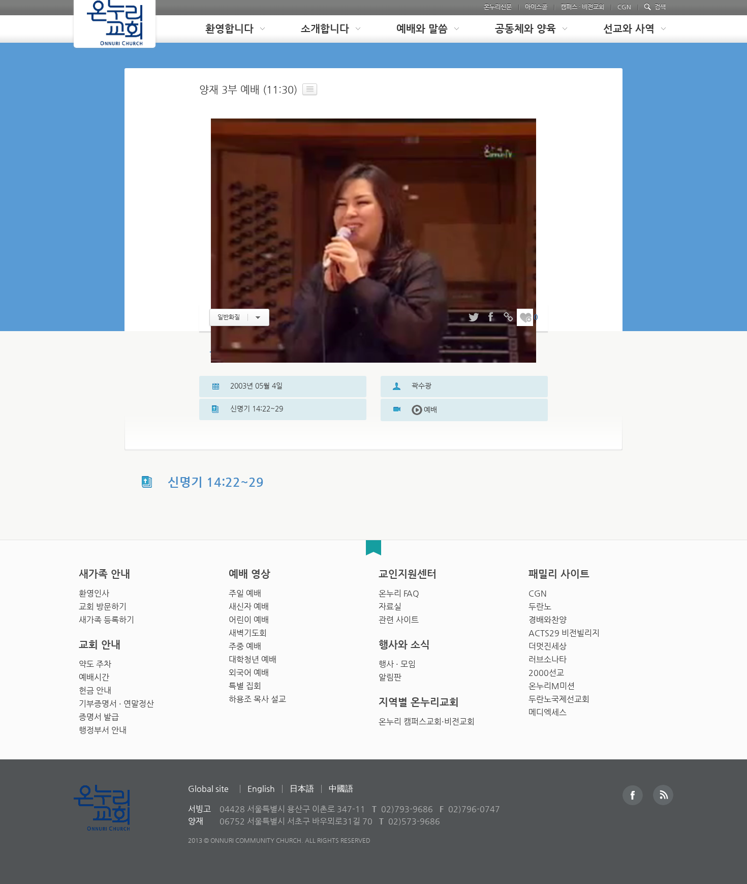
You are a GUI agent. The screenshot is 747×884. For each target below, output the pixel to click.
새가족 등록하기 (106, 620)
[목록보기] (310, 89)
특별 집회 (245, 686)
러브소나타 (547, 659)
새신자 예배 (249, 606)
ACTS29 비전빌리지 (564, 633)
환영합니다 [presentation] (229, 29)
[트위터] (473, 317)
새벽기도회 (248, 633)
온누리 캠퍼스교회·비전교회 (427, 721)
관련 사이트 (399, 620)
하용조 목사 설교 (257, 699)
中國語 (341, 788)
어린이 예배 (249, 620)
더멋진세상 (547, 646)
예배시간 (94, 677)
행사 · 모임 (397, 664)
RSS (663, 795)
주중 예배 (245, 646)
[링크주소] (508, 317)
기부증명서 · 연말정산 (116, 704)
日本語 (302, 788)
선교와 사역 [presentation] (629, 29)
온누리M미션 (551, 686)
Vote (525, 317)
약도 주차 (95, 664)
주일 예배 (245, 593)
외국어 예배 (249, 672)
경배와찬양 (547, 620)
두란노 (539, 606)
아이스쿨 (536, 6)
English (261, 788)
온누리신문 (498, 6)
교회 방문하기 (103, 606)
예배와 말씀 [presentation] (422, 29)
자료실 (390, 606)
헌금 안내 (95, 690)
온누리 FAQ (399, 593)
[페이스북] (491, 317)
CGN (624, 6)
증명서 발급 (99, 717)
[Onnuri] (114, 24)
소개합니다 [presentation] (325, 29)
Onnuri (113, 818)
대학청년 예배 (252, 659)
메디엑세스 (547, 712)
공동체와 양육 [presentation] (525, 29)
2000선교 (546, 672)
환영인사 (94, 593)
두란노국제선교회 (558, 699)
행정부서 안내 (103, 730)
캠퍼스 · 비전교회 (582, 6)
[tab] (227, 29)
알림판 (390, 677)
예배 (424, 409)
